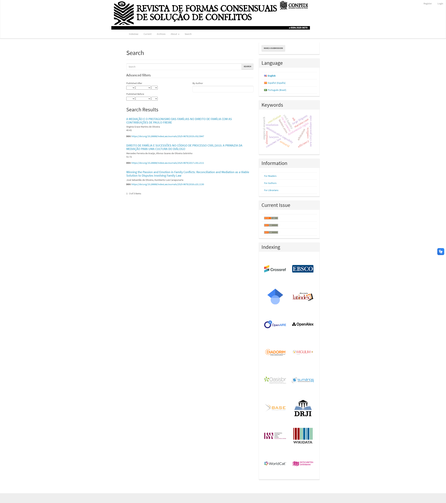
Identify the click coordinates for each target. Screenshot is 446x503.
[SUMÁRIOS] (303, 380)
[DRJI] (303, 408)
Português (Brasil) (277, 90)
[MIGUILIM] (303, 352)
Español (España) (277, 82)
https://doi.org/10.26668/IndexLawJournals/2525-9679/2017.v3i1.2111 (168, 162)
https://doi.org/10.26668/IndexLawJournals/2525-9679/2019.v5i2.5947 (168, 136)
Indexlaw (133, 33)
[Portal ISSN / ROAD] (275, 436)
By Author (198, 83)
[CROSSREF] (275, 269)
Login (440, 3)
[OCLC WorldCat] (275, 464)
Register (428, 3)
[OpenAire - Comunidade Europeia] (275, 325)
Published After (134, 83)
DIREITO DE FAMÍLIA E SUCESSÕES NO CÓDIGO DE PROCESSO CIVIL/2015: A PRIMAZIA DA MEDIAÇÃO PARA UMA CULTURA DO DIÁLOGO (184, 147)
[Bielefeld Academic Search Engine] (275, 408)
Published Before (135, 94)
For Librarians (271, 190)
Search (188, 33)
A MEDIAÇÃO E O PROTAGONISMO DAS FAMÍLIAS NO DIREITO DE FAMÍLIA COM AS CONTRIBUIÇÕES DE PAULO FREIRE (179, 120)
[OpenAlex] (303, 325)
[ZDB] (303, 464)
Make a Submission (273, 48)
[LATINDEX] (303, 297)
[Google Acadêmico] (275, 297)
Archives (161, 33)
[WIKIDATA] (303, 436)
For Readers (270, 175)
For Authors (270, 183)
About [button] (174, 33)
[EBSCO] (303, 269)
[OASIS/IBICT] (275, 380)
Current (148, 33)
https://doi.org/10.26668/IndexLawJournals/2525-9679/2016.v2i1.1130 (168, 184)
